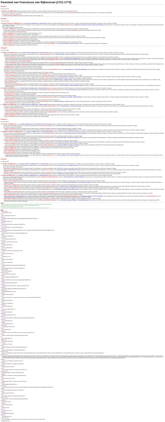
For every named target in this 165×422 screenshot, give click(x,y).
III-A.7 (12, 253)
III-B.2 (34, 419)
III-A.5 (10, 329)
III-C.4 (154, 356)
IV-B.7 (3, 357)
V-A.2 (11, 221)
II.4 (12, 244)
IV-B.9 (24, 355)
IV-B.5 (12, 355)
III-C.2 (141, 356)
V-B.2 (12, 265)
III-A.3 (16, 419)
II (42, 15)
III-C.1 (116, 355)
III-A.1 (12, 303)
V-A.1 (12, 224)
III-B (39, 40)
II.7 (12, 300)
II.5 (2, 356)
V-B (39, 150)
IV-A (39, 102)
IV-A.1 (14, 356)
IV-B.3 (11, 320)
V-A (40, 139)
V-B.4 (13, 233)
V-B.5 (14, 215)
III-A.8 (57, 357)
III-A (41, 33)
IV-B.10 (12, 279)
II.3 (77, 357)
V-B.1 (15, 238)
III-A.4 (25, 419)
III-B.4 (43, 419)
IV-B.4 (10, 212)
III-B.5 (12, 250)
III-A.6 (11, 338)
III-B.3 (11, 372)
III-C (36, 44)
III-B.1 (22, 372)
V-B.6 (17, 218)
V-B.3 (16, 285)
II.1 (10, 256)
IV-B (46, 113)
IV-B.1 (26, 233)
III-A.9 (11, 288)
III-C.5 (97, 357)
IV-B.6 (31, 357)
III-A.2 (16, 282)
